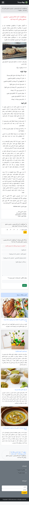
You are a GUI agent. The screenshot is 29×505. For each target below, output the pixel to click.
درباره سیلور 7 (21, 473)
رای (25, 232)
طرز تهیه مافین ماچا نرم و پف (21, 389)
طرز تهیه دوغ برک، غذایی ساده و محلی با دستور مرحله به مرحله (15, 428)
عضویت (24, 492)
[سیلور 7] (22, 2)
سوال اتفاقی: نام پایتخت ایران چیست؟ (17, 278)
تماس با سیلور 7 (21, 470)
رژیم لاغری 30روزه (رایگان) (21, 351)
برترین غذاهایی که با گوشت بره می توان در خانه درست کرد (15, 320)
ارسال (24, 285)
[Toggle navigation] (3, 2)
